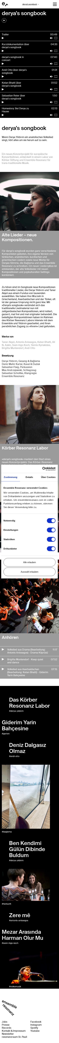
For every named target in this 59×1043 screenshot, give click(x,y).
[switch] (51, 529)
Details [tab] (29, 477)
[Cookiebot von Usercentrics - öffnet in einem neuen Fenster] (42, 469)
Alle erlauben (29, 562)
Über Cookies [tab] (48, 477)
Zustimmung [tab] (10, 477)
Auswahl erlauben (29, 571)
